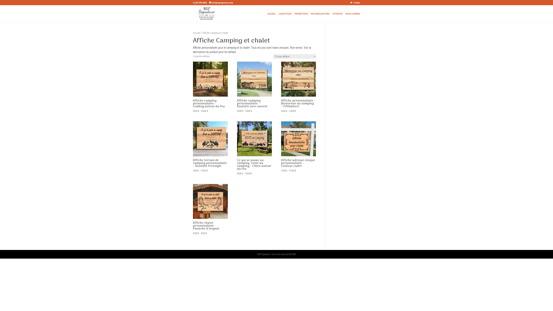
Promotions (301, 14)
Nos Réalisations (320, 14)
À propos (337, 14)
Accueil (271, 14)
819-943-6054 (201, 3)
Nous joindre (353, 14)
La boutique (285, 14)
